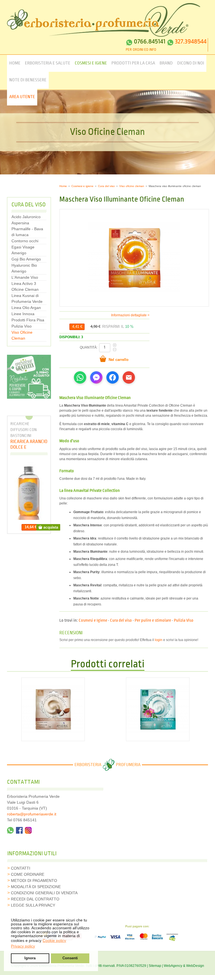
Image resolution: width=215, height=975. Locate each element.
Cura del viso (106, 186)
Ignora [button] (30, 958)
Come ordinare (27, 874)
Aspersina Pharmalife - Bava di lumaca (27, 229)
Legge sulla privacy (33, 905)
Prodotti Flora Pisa (27, 320)
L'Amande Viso (24, 277)
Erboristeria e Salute (47, 63)
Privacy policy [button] (23, 946)
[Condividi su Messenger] (96, 377)
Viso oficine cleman (131, 186)
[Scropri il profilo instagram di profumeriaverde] (28, 830)
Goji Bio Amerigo (26, 259)
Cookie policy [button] (54, 940)
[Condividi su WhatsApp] (80, 377)
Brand (166, 63)
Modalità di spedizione (36, 886)
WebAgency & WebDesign (184, 966)
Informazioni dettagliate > (130, 315)
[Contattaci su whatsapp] (10, 830)
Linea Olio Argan (26, 307)
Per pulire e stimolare (153, 620)
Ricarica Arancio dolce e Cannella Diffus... (28, 444)
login (158, 640)
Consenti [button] (70, 958)
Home (14, 63)
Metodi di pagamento (34, 880)
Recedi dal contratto (35, 899)
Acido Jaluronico (26, 217)
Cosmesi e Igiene (91, 63)
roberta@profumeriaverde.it (31, 814)
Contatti (20, 868)
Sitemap (155, 966)
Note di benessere (27, 80)
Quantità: (89, 347)
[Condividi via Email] (129, 377)
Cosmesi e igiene (82, 186)
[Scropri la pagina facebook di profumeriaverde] (19, 830)
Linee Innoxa (22, 314)
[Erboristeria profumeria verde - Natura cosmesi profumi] (103, 20)
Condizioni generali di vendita (44, 893)
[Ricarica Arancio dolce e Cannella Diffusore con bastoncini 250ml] (29, 491)
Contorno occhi (24, 241)
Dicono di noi (190, 63)
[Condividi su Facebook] (112, 377)
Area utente (22, 96)
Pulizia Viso (183, 620)
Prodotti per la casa (133, 63)
